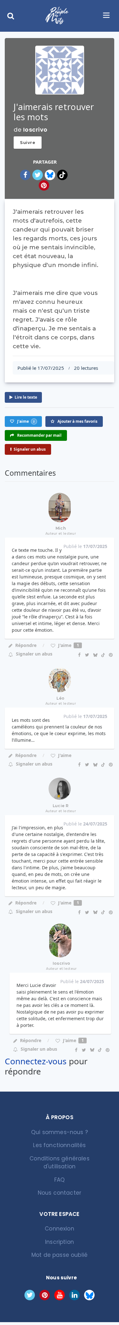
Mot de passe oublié (59, 1255)
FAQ (59, 1180)
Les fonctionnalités (59, 1145)
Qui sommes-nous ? (59, 1132)
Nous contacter (59, 1193)
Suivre (27, 142)
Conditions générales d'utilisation (59, 1163)
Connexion (59, 1228)
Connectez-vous (36, 1061)
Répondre (26, 645)
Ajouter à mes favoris (76, 421)
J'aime (68, 645)
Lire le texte (26, 397)
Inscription (59, 1242)
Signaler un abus (30, 449)
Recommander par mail (39, 435)
